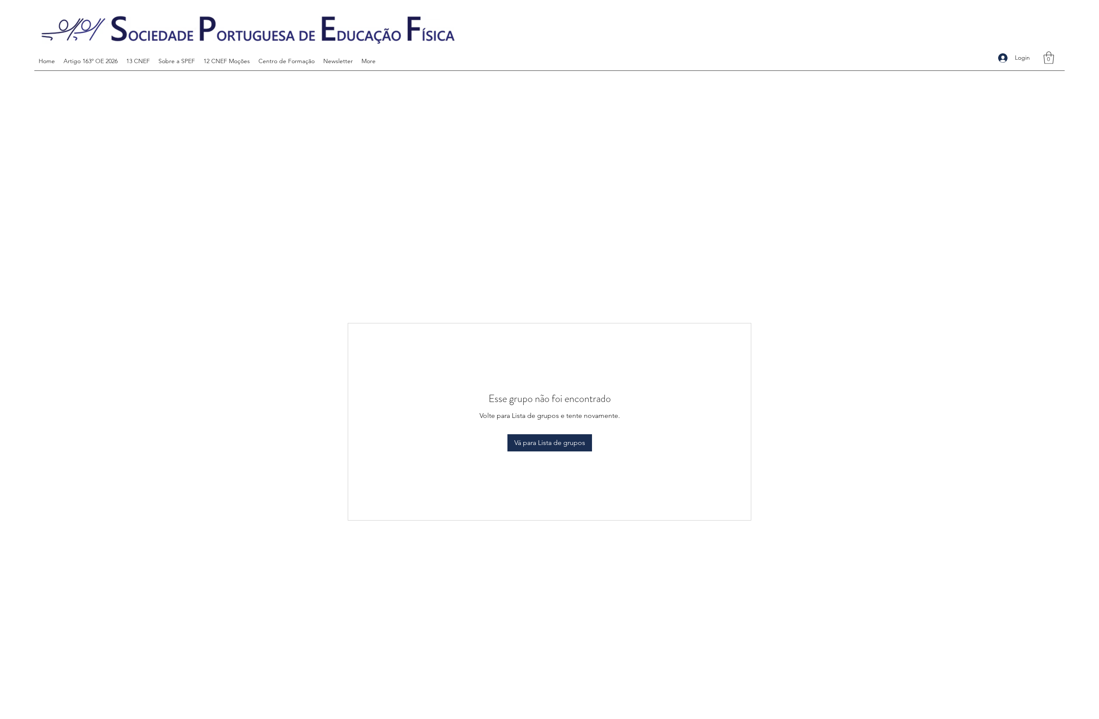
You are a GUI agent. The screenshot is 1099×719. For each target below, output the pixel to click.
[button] (1049, 58)
